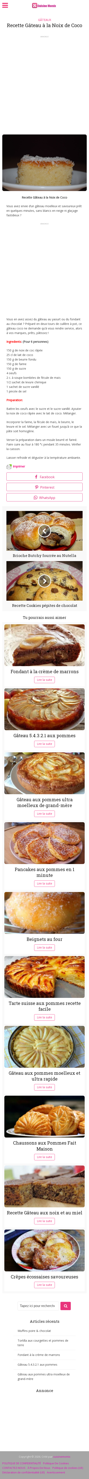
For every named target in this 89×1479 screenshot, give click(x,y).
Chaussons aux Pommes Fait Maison (44, 1146)
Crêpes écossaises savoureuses (44, 1277)
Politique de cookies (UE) (67, 1468)
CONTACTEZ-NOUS (13, 1468)
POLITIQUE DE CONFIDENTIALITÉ (21, 1463)
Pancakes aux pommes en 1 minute (45, 872)
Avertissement (56, 1472)
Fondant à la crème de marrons (45, 671)
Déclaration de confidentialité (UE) (23, 1472)
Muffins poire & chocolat (34, 1331)
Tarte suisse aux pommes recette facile (44, 1006)
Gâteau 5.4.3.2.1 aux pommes (44, 735)
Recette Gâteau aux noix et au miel (44, 1213)
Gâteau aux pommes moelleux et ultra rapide (44, 1076)
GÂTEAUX (44, 20)
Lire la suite (44, 680)
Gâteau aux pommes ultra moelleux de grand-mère (45, 802)
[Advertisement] (44, 83)
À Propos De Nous (39, 1468)
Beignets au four (45, 939)
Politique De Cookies (56, 1463)
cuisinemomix (61, 1456)
